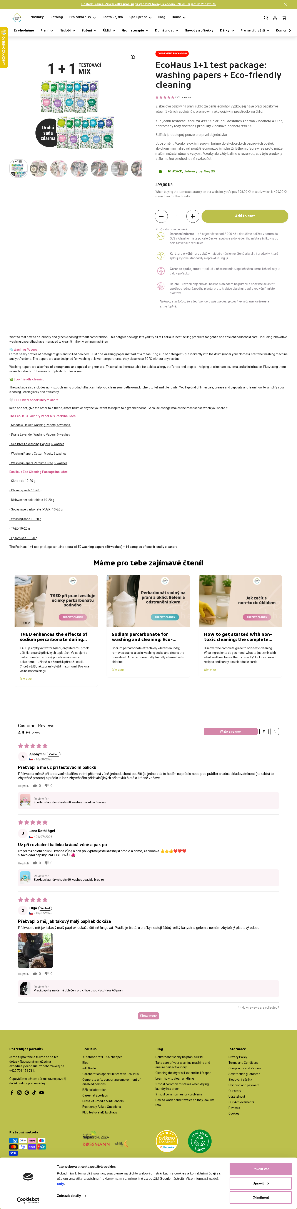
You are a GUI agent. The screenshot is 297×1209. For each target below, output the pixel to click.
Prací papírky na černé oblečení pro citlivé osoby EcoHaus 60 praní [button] (78, 990)
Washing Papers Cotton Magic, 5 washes (39, 453)
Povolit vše (260, 1169)
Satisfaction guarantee (244, 1074)
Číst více (26, 679)
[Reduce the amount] (161, 216)
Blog (85, 1062)
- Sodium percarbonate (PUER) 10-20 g (36, 509)
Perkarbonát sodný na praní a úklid (179, 1057)
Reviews (234, 1108)
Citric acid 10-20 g (23, 480)
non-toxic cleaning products (65, 387)
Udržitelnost (237, 1096)
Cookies (234, 1113)
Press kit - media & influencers (103, 1101)
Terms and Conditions (244, 1062)
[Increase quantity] (192, 216)
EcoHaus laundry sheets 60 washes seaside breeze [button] (69, 879)
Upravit (258, 1183)
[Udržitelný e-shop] (200, 1142)
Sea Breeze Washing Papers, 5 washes (37, 444)
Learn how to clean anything (174, 1078)
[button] (285, 4)
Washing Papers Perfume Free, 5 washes (39, 463)
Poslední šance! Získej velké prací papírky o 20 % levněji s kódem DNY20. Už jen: (148, 4)
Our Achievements (241, 1102)
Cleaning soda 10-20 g (26, 490)
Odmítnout (261, 1197)
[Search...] (266, 17)
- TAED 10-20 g (19, 528)
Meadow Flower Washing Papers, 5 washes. (41, 425)
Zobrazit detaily (69, 1195)
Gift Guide (89, 1068)
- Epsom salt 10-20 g (23, 538)
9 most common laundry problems (179, 1094)
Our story (235, 1091)
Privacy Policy (238, 1057)
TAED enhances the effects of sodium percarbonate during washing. (53, 640)
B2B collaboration (94, 1090)
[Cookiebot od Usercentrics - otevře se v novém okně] (28, 1200)
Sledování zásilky (240, 1079)
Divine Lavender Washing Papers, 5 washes (40, 434)
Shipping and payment (244, 1085)
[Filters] (264, 731)
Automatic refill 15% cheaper (102, 1057)
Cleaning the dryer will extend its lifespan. (183, 1073)
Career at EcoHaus (95, 1095)
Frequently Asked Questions (101, 1106)
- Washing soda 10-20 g (25, 519)
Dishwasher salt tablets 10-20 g (32, 500)
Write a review (231, 731)
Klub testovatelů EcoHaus (99, 1112)
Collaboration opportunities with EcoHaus (110, 1074)
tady (60, 1184)
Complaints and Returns (245, 1068)
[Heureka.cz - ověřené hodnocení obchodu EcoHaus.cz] (166, 1142)
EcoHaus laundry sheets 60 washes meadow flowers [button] (70, 802)
